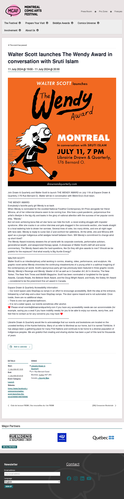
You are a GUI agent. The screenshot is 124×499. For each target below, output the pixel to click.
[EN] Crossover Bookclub (103, 405)
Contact (72, 464)
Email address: (9, 470)
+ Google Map (43, 378)
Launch (11, 382)
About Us (30, 30)
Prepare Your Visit (35, 23)
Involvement (10, 30)
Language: (8, 478)
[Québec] (103, 437)
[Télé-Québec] (62, 437)
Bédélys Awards (61, 23)
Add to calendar (20, 346)
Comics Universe (87, 23)
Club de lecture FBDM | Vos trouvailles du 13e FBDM (32, 405)
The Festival (10, 23)
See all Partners (9, 447)
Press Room (86, 11)
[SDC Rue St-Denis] (21, 437)
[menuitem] (118, 11)
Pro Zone (103, 11)
